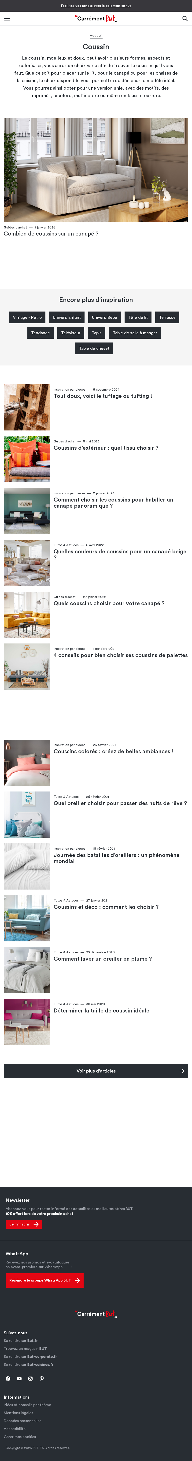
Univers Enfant (67, 317)
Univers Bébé (104, 317)
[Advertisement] (96, 264)
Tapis (97, 333)
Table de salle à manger (135, 333)
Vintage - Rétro (27, 317)
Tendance (40, 333)
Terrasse (167, 317)
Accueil (96, 36)
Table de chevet (94, 348)
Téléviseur (71, 333)
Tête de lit (138, 317)
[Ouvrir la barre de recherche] (185, 19)
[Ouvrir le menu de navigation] (7, 19)
